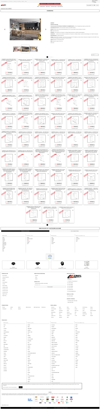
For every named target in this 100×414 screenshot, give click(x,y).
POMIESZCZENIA (42, 6)
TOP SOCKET (78, 238)
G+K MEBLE (29, 337)
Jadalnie (11, 307)
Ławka (68, 310)
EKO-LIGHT (5, 367)
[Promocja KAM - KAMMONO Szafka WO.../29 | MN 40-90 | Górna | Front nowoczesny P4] (20, 64)
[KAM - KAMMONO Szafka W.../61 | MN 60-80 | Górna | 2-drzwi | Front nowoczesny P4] (25, 138)
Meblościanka (53, 312)
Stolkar (76, 344)
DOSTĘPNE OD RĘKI (54, 6)
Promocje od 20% (5, 290)
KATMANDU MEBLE (30, 367)
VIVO (76, 358)
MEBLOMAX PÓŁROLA (55, 351)
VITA (76, 241)
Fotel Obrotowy (85, 307)
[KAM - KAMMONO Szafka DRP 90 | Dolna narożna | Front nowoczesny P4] (42, 195)
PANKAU (53, 377)
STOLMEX (77, 349)
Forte (28, 333)
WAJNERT (77, 360)
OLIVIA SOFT (53, 242)
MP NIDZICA (53, 363)
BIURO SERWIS (6, 344)
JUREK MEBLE (29, 363)
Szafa (91, 313)
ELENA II (3, 248)
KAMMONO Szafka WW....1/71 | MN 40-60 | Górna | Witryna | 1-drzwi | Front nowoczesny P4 (74, 96)
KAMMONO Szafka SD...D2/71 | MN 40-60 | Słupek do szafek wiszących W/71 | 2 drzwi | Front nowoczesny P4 (42, 170)
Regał (52, 313)
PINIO (52, 381)
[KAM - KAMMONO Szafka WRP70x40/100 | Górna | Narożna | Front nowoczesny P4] (9, 83)
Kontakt (26, 1)
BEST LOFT (5, 340)
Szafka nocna (53, 315)
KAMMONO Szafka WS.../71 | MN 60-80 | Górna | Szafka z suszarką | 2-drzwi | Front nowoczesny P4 (91, 96)
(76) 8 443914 (70, 284)
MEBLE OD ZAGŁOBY (54, 342)
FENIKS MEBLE (29, 328)
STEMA (76, 342)
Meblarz (53, 335)
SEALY (76, 330)
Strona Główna (19, 1)
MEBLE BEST (53, 337)
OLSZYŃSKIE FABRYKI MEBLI (55, 372)
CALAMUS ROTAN (6, 349)
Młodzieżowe (44, 307)
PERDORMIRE (53, 379)
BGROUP (5, 342)
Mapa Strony (4, 295)
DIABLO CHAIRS (6, 360)
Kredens (76, 308)
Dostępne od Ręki (5, 287)
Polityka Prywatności (5, 277)
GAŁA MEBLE (29, 340)
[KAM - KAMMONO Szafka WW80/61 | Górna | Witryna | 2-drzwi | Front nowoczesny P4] (75, 120)
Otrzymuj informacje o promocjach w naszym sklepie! (41, 283)
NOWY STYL (53, 370)
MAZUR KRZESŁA (54, 328)
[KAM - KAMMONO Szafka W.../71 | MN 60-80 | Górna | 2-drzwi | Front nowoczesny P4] (9, 120)
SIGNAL (77, 335)
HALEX (28, 349)
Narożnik (68, 312)
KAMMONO (28, 241)
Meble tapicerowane (37, 307)
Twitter (36, 277)
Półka (75, 312)
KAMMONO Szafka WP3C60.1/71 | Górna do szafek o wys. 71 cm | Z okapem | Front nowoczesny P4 (58, 96)
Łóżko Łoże (76, 310)
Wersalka (84, 315)
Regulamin (23, 1)
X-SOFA (77, 365)
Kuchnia (91, 308)
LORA (28, 243)
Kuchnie (19, 307)
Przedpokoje (4, 308)
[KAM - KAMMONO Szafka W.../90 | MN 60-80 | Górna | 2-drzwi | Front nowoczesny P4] (75, 66)
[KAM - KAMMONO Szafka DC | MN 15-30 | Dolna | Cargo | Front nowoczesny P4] (66, 213)
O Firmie (3, 283)
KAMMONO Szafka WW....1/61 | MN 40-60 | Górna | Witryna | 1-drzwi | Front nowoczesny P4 (91, 114)
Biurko (68, 307)
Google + (36, 278)
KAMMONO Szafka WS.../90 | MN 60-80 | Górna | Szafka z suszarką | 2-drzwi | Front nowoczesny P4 (91, 60)
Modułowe (60, 312)
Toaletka (68, 315)
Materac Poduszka (93, 310)
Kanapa (91, 307)
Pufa (91, 312)
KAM (28, 365)
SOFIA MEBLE (77, 340)
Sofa (59, 313)
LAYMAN (29, 377)
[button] (4, 29)
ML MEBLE (53, 358)
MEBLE (38, 6)
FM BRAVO (29, 330)
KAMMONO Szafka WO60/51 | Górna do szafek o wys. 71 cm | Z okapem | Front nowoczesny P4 (41, 96)
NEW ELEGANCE (54, 367)
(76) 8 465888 (70, 286)
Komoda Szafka (53, 308)
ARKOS (5, 333)
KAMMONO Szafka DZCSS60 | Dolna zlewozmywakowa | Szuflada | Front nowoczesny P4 (9, 189)
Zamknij (21, 387)
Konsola (60, 308)
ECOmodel (3, 247)
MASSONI (53, 326)
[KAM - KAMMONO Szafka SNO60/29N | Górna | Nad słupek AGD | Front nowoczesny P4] (9, 157)
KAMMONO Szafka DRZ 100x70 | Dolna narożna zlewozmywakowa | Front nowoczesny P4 (58, 170)
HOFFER (29, 356)
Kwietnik (52, 310)
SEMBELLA (77, 333)
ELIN (3, 249)
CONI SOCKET (4, 242)
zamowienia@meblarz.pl (5, 1)
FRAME (28, 237)
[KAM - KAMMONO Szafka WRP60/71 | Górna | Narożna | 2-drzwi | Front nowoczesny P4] (75, 83)
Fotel (75, 307)
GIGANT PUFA (29, 344)
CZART (5, 356)
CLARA (3, 241)
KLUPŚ (28, 370)
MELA (52, 237)
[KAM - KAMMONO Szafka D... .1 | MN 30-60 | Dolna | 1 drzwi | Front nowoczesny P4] (50, 213)
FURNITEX (29, 335)
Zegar (68, 317)
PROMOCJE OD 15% (43, 3)
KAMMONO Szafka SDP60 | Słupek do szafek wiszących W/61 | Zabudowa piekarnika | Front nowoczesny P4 (91, 151)
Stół (75, 313)
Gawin (28, 342)
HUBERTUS (29, 360)
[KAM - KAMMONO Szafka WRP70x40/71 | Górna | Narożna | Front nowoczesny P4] (91, 83)
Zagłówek (60, 317)
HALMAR (29, 351)
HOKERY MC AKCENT (30, 238)
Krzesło (84, 308)
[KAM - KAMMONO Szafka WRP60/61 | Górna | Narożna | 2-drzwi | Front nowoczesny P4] (42, 120)
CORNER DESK (4, 243)
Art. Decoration (6, 335)
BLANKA (3, 238)
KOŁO (28, 374)
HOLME (29, 358)
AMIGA (3, 237)
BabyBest (5, 337)
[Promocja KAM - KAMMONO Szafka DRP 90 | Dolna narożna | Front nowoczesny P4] (36, 193)
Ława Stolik (61, 310)
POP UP (53, 243)
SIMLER (77, 337)
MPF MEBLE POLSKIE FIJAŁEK (55, 365)
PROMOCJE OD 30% (57, 3)
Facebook (36, 275)
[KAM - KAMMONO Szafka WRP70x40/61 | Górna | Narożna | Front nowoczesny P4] (58, 120)
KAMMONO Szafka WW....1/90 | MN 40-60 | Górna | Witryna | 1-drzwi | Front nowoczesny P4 (42, 60)
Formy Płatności (4, 282)
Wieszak (91, 315)
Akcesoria (52, 307)
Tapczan (60, 315)
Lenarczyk (29, 379)
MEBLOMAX (53, 349)
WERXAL (77, 363)
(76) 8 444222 (70, 282)
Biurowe (3, 307)
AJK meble (5, 328)
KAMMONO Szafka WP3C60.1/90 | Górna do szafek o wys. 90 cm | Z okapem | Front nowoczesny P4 (9, 60)
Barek (60, 307)
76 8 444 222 (11, 1)
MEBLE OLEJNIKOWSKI (55, 344)
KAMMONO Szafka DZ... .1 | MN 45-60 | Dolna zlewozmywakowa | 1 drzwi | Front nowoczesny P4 (91, 189)
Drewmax (5, 365)
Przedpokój (84, 312)
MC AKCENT (53, 330)
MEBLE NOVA (53, 340)
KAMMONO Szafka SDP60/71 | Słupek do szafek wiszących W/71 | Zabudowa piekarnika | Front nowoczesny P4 (75, 151)
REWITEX (77, 328)
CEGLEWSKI (5, 351)
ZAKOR (76, 367)
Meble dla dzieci (28, 307)
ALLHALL (5, 330)
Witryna (52, 317)
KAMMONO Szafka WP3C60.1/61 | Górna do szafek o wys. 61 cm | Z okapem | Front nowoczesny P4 (25, 114)
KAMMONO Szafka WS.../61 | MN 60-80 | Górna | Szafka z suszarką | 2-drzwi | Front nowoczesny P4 (9, 132)
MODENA (53, 238)
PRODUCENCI (48, 6)
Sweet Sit (77, 351)
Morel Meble (53, 360)
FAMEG (29, 326)
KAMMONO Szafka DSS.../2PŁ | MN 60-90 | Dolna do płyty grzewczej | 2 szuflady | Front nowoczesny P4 (25, 189)
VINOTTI (77, 356)
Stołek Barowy (85, 313)
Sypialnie (19, 308)
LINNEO (29, 381)
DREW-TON (5, 363)
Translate (94, 2)
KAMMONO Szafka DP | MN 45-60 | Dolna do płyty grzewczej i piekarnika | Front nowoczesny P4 (58, 189)
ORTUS (52, 374)
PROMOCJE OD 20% (50, 3)
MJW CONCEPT (54, 356)
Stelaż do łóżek (69, 313)
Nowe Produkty (4, 285)
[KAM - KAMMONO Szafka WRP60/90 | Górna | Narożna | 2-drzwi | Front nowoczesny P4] (42, 83)
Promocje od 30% (5, 292)
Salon (11, 308)
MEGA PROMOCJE (60, 6)
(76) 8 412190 (70, 287)
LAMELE (28, 242)
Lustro (83, 310)
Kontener (68, 308)
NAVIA (52, 241)
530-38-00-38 (70, 289)
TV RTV (76, 315)
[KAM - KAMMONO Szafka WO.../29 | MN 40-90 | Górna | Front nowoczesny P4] (25, 66)
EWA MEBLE (5, 370)
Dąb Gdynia (5, 358)
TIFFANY (77, 237)
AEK (4, 326)
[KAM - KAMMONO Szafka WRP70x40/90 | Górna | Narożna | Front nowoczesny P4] (58, 83)
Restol (76, 326)
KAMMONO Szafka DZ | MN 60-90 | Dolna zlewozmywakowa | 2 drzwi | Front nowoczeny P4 (33, 207)
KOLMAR (29, 372)
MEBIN (52, 333)
